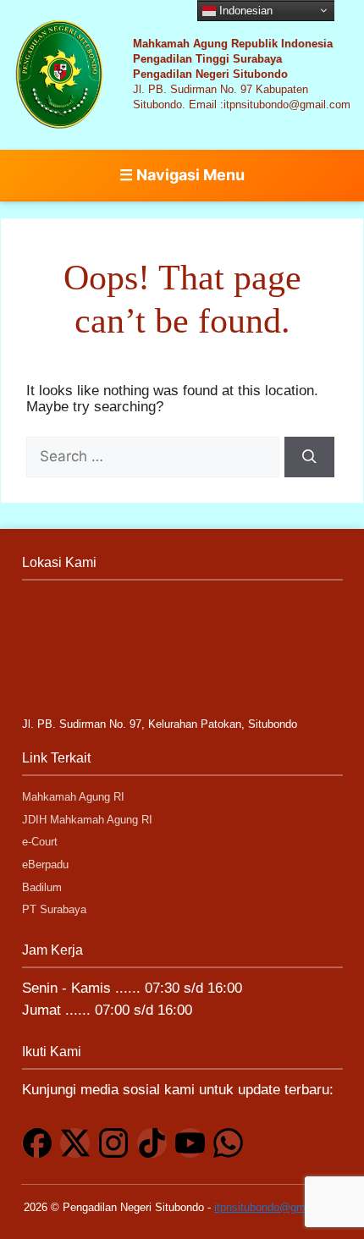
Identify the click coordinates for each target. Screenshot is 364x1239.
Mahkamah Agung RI (73, 796)
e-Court (40, 841)
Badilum (42, 887)
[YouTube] (190, 1143)
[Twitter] (75, 1143)
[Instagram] (113, 1143)
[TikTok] (152, 1143)
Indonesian (244, 9)
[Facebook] (37, 1143)
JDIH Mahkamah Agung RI (87, 819)
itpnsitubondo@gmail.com (277, 1207)
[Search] (309, 457)
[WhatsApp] (228, 1143)
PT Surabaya (54, 910)
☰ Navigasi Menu (182, 175)
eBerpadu (45, 864)
